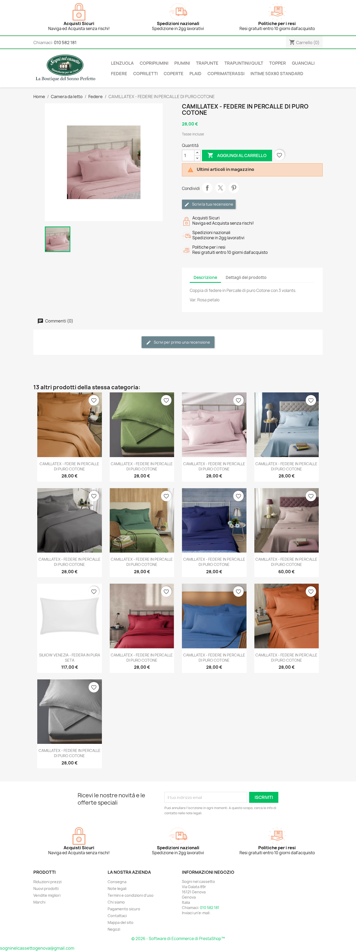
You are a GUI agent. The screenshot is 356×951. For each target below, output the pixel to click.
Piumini (182, 63)
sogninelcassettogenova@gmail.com (37, 948)
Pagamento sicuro (124, 908)
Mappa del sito (120, 922)
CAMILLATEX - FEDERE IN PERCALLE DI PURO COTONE (142, 466)
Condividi (207, 188)
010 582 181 (65, 42)
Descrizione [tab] (205, 277)
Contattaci (117, 915)
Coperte (173, 73)
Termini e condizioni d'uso (131, 895)
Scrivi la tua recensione (212, 204)
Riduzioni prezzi (47, 881)
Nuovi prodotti (46, 888)
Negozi (114, 929)
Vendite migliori (46, 895)
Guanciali (303, 63)
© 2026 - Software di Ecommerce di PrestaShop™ (178, 938)
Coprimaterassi (225, 73)
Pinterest (234, 188)
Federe (119, 73)
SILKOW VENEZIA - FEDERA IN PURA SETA (69, 658)
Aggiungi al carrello (237, 155)
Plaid (195, 73)
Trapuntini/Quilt (243, 63)
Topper (277, 63)
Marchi (39, 902)
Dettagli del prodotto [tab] (246, 277)
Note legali (117, 888)
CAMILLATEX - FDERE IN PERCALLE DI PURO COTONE (69, 466)
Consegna (117, 881)
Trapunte (207, 63)
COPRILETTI (145, 73)
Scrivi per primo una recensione (181, 342)
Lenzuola (122, 63)
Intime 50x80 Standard (276, 73)
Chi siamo (116, 902)
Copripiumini (154, 63)
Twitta (220, 188)
